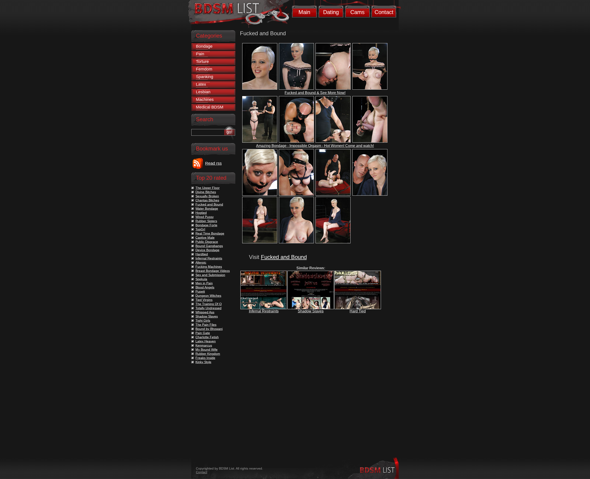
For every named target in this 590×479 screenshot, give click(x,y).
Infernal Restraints (264, 311)
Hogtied (201, 213)
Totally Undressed (208, 308)
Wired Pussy (204, 217)
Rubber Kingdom (207, 354)
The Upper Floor (207, 188)
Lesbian (203, 92)
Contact (384, 12)
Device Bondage (207, 250)
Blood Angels (204, 287)
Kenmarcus (203, 345)
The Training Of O (208, 304)
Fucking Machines (208, 266)
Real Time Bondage (209, 233)
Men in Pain (204, 283)
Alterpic (200, 262)
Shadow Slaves (311, 311)
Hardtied (201, 254)
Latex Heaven (205, 341)
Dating (331, 12)
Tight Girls (202, 320)
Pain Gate (202, 333)
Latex (201, 84)
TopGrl (200, 229)
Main (304, 12)
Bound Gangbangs (209, 246)
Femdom (204, 69)
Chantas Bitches (207, 200)
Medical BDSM (209, 107)
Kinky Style (203, 362)
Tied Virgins (203, 300)
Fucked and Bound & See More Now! (315, 93)
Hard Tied (358, 311)
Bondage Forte (206, 225)
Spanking (204, 76)
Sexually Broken (207, 196)
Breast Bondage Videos (212, 271)
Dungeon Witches (208, 295)
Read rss (213, 163)
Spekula (201, 279)
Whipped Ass (204, 312)
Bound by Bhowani (209, 329)
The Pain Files (205, 324)
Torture (202, 61)
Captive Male (205, 237)
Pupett (200, 291)
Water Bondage (206, 208)
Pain (200, 54)
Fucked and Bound (284, 257)
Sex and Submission (210, 275)
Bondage (204, 46)
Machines (205, 99)
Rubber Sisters (206, 221)
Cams (357, 12)
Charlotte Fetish (207, 337)
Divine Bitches (205, 192)
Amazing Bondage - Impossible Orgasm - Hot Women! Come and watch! (315, 146)
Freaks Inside (205, 358)
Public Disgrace (206, 242)
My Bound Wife (206, 349)
